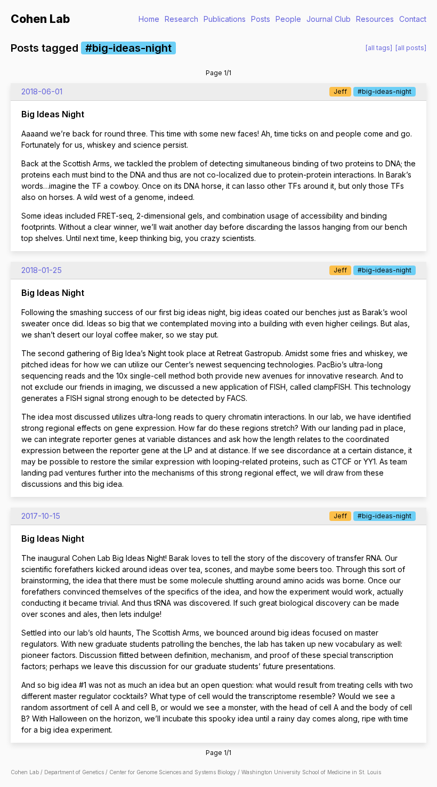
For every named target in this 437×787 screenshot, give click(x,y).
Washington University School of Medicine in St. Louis (311, 772)
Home (149, 18)
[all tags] (379, 48)
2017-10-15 (40, 515)
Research (181, 18)
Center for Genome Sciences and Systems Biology (172, 772)
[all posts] (410, 48)
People (288, 18)
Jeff (340, 91)
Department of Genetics (74, 772)
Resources (375, 18)
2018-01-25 (41, 270)
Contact (412, 18)
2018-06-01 (41, 91)
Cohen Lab (40, 19)
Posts (260, 18)
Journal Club (328, 18)
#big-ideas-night (384, 91)
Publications (225, 18)
